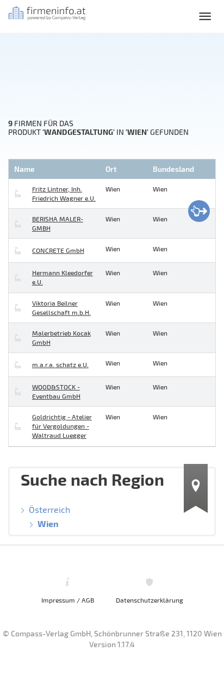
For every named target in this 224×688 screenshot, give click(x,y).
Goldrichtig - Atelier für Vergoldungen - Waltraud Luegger (62, 426)
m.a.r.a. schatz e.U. (60, 364)
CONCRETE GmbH (58, 250)
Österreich (49, 509)
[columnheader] (56, 169)
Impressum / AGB (67, 600)
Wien (48, 523)
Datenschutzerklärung (149, 600)
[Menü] (205, 16)
